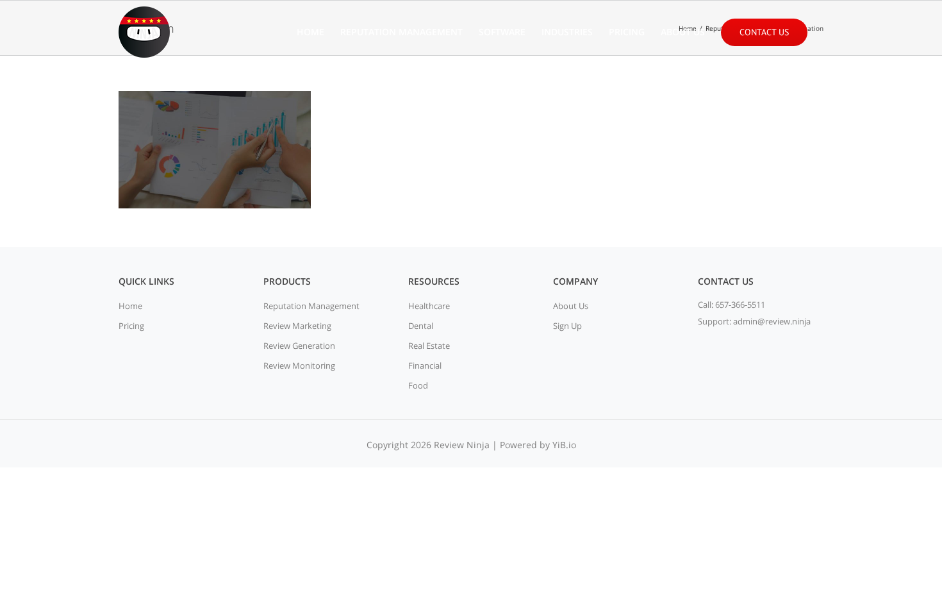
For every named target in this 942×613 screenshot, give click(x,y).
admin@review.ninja (772, 321)
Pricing (131, 326)
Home (130, 306)
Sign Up (567, 326)
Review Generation (299, 345)
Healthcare (429, 306)
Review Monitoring (299, 365)
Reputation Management (311, 306)
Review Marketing (297, 326)
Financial (425, 365)
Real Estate (429, 345)
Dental (420, 326)
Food (418, 385)
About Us (570, 306)
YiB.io (564, 445)
